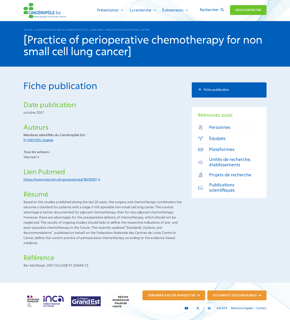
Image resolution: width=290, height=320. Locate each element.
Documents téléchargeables (235, 295)
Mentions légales (242, 308)
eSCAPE (222, 308)
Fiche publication (216, 89)
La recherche (140, 10)
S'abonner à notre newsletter (172, 295)
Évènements (172, 10)
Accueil (28, 29)
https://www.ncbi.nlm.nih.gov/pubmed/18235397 (60, 179)
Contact (261, 308)
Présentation (108, 10)
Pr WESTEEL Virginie (38, 140)
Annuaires (97, 29)
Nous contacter (248, 10)
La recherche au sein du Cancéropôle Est (62, 29)
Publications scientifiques (122, 29)
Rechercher (210, 9)
